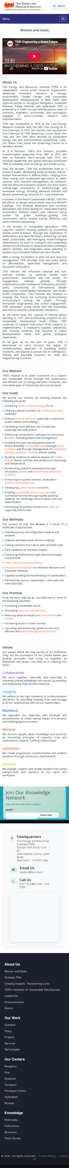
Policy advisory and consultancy (24, 562)
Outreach (10, 1025)
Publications (11, 1126)
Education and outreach (19, 567)
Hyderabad (10, 1097)
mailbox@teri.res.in (31, 872)
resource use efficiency (32, 610)
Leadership (11, 996)
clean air (54, 507)
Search (61, 5)
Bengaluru (10, 1066)
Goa (6, 1072)
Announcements (14, 1002)
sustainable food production (33, 492)
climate (9, 618)
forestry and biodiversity (19, 483)
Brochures (10, 1132)
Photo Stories (12, 1138)
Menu (6, 19)
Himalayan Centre (15, 1091)
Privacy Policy (47, 1156)
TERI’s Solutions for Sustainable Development (32, 990)
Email (9, 809)
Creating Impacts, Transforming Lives (26, 983)
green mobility (28, 487)
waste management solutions (38, 631)
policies (22, 471)
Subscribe (46, 815)
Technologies (12, 1049)
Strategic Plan (12, 977)
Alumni (8, 1008)
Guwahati (10, 1078)
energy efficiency (26, 418)
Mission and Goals (15, 971)
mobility (33, 452)
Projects (9, 1037)
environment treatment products (33, 473)
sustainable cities (35, 446)
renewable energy (52, 410)
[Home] (22, 6)
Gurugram (10, 1084)
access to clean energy (31, 406)
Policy (8, 1031)
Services (9, 1043)
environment (48, 615)
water (11, 438)
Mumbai (9, 1103)
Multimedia (10, 1120)
